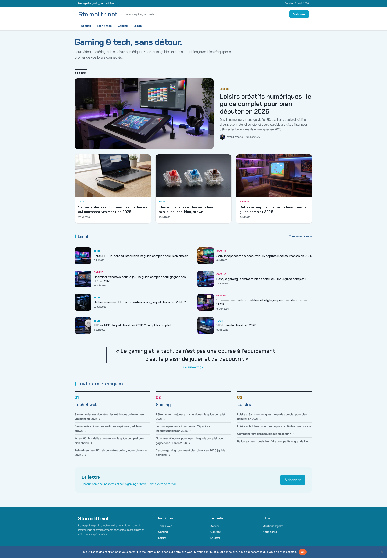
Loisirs (138, 25)
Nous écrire (270, 531)
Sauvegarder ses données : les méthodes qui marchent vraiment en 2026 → (110, 416)
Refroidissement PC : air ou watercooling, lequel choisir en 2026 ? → (111, 452)
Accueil (86, 25)
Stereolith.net (98, 14)
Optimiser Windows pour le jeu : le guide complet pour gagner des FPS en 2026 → (190, 440)
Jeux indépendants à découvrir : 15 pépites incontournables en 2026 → (183, 428)
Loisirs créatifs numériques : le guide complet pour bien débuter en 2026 (265, 104)
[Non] (382, 552)
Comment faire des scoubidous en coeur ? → (265, 433)
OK (303, 551)
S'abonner (299, 14)
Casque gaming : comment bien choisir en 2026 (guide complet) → (190, 452)
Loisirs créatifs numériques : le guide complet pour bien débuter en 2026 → (272, 416)
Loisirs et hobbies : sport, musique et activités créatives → (274, 426)
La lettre (215, 537)
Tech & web (104, 25)
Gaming (123, 25)
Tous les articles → (300, 236)
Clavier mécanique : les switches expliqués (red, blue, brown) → (109, 428)
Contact (215, 531)
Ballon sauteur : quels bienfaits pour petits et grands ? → (272, 441)
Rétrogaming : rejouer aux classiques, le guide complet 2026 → (190, 416)
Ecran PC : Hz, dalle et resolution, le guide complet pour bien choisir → (110, 440)
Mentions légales (273, 526)
